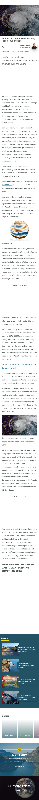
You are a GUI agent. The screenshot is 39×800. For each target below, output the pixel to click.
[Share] (3, 46)
